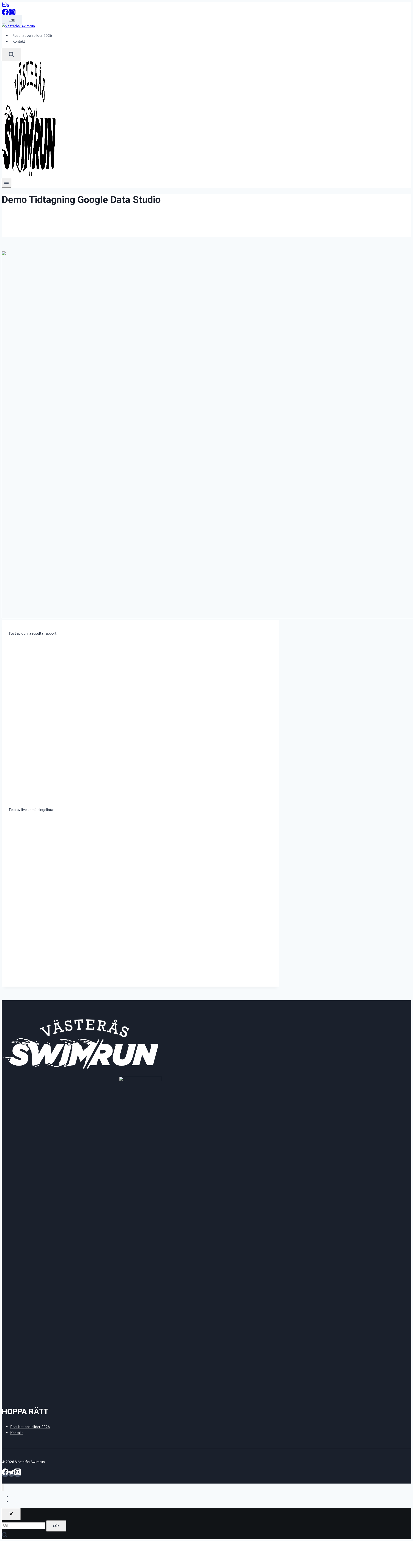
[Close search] (11, 1514)
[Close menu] (3, 1487)
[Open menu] (6, 182)
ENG (12, 20)
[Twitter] (11, 1474)
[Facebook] (5, 14)
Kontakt (18, 41)
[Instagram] (12, 14)
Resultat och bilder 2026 (32, 35)
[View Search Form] (11, 54)
